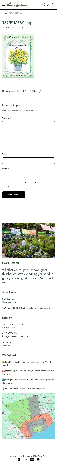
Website (5, 168)
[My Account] (48, 4)
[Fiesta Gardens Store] (17, 4)
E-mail (5, 154)
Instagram (6, 342)
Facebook (6, 345)
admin (7, 27)
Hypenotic (26, 456)
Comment (6, 117)
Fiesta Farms (42, 456)
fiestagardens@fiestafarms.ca (15, 336)
